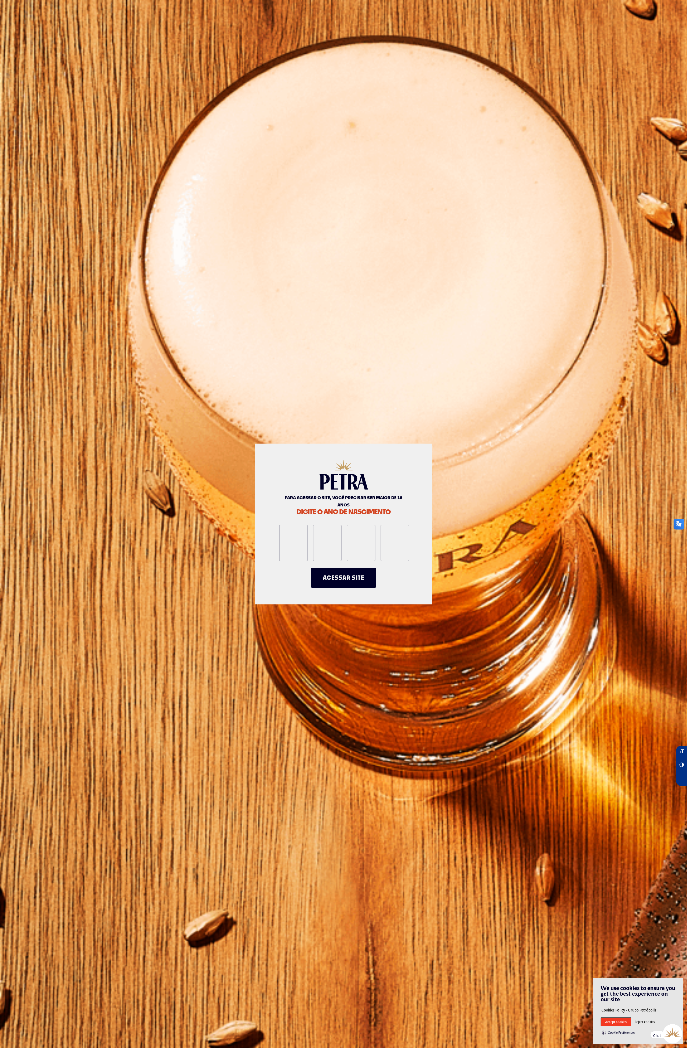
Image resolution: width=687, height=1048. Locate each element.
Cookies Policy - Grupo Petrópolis (628, 1010)
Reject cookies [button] (645, 1022)
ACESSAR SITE (343, 578)
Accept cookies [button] (616, 1022)
